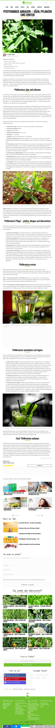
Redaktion (5, 707)
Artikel (17, 7)
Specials (33, 7)
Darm (29, 716)
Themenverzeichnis (44, 704)
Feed (41, 707)
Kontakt (4, 708)
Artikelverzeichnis (44, 703)
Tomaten (32, 678)
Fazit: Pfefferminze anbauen (9, 68)
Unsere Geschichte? (7, 703)
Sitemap (42, 705)
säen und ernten (40, 675)
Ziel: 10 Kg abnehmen (19, 713)
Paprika (44, 678)
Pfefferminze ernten (7, 64)
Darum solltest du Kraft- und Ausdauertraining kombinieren (33, 710)
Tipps (27, 7)
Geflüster (39, 7)
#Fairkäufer (46, 7)
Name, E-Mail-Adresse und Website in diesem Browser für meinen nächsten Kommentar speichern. (24, 579)
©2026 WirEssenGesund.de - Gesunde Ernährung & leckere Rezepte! (27, 724)
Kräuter (47, 675)
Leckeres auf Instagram (13, 683)
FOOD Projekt (6, 704)
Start (7, 7)
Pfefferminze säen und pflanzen (10, 61)
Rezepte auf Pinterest (13, 679)
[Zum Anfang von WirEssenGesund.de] (27, 694)
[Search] (51, 3)
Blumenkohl (38, 678)
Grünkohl (32, 675)
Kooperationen (6, 705)
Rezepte (22, 7)
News (12, 7)
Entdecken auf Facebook (12, 675)
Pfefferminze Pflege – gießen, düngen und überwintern (14, 63)
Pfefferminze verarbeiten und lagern (11, 66)
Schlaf (29, 712)
